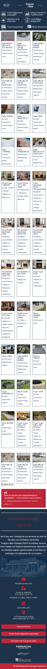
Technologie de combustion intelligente (7, 334)
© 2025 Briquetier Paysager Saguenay (29, 666)
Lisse (4, 57)
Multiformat (37, 57)
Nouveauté (21, 62)
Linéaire (36, 208)
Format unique (7, 53)
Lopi (5, 188)
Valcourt (7, 318)
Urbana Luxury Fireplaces (21, 433)
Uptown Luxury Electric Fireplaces (38, 195)
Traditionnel (6, 252)
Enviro (22, 276)
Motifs (35, 128)
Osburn (22, 320)
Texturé (36, 60)
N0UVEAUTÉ (37, 211)
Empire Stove (24, 190)
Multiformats (38, 89)
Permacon (8, 50)
